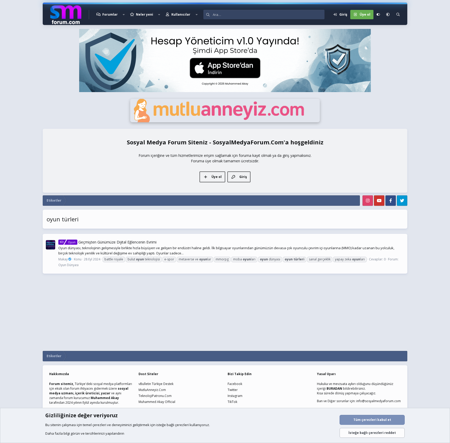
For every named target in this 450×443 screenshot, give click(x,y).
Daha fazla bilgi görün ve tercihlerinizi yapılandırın (84, 433)
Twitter (233, 390)
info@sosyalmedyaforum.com (378, 401)
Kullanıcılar (180, 14)
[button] (124, 14)
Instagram (235, 396)
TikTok (232, 402)
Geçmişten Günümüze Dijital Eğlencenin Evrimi (112, 242)
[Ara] (398, 14)
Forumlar (110, 14)
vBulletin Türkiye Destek (156, 384)
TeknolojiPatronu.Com (155, 396)
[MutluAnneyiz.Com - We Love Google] (225, 121)
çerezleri (99, 424)
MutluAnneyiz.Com (152, 390)
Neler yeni (144, 14)
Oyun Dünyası (68, 265)
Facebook (235, 384)
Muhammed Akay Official (157, 402)
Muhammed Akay (105, 398)
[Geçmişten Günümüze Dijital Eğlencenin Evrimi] (50, 244)
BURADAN (334, 388)
